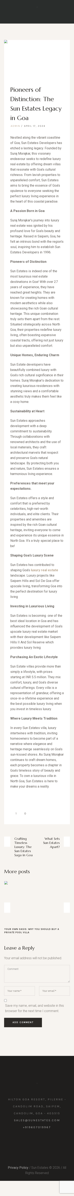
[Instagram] (37, 1139)
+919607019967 (37, 1124)
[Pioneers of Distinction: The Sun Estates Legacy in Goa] (37, 58)
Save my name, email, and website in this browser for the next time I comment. (34, 1005)
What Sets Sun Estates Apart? (51, 843)
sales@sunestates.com (37, 1117)
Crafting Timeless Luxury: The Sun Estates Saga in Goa (23, 847)
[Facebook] (29, 1139)
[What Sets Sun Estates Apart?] (38, 903)
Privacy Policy (18, 1164)
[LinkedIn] (45, 1139)
